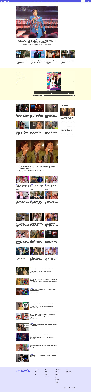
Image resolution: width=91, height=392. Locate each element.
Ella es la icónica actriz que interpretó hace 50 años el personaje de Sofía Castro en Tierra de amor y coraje (22, 225)
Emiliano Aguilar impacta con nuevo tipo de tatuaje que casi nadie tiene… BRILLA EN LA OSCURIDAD (37, 186)
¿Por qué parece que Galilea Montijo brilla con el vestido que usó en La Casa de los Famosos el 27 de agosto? (67, 118)
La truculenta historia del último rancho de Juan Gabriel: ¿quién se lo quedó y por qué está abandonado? (23, 61)
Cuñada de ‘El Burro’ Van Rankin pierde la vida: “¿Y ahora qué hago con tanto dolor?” (51, 132)
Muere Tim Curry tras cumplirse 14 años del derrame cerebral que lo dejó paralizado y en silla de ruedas (51, 241)
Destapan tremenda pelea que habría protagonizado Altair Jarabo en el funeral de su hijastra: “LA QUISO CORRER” (37, 258)
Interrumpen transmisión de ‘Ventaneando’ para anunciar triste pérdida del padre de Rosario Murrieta (43, 304)
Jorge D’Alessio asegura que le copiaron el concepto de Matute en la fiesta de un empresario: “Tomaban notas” (36, 116)
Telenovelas (37, 1)
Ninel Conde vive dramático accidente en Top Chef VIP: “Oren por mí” (51, 202)
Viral (41, 1)
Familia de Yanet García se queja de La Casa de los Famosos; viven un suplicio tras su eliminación (68, 126)
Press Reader (18, 83)
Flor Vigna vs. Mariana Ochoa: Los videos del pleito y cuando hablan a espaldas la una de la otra (43, 346)
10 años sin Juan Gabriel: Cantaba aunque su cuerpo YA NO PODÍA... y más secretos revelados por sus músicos (37, 42)
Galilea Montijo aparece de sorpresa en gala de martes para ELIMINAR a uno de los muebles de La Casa (44, 335)
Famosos (33, 1)
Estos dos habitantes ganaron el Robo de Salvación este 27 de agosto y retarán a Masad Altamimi (53, 61)
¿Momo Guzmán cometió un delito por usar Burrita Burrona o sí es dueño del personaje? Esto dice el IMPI (68, 122)
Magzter (17, 84)
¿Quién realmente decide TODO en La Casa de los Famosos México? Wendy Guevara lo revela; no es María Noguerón (67, 134)
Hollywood (57, 1)
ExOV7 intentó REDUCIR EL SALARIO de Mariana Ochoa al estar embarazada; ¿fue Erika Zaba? (51, 186)
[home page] (5, 1)
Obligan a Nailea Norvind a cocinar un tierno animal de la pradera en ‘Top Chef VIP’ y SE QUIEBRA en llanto (51, 258)
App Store (17, 81)
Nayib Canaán (38, 45)
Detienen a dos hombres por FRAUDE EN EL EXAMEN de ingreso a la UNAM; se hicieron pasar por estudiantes (42, 315)
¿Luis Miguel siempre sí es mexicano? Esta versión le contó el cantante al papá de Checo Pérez (22, 115)
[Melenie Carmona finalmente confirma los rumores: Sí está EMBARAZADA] (37, 125)
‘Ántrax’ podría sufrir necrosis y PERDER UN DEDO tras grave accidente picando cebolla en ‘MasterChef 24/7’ (43, 290)
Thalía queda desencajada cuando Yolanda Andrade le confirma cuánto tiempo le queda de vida (36, 224)
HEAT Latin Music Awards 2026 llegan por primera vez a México (22, 257)
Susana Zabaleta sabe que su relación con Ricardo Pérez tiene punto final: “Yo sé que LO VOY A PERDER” (22, 133)
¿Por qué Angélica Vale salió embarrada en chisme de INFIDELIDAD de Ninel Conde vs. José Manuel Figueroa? (51, 225)
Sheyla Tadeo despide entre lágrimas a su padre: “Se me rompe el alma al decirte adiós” (22, 202)
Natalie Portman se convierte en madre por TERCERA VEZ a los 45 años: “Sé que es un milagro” (36, 202)
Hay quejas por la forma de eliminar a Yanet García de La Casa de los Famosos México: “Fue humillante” (36, 241)
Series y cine (44, 1)
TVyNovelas (35, 328)
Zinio (17, 82)
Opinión (53, 1)
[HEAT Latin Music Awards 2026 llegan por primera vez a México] (22, 251)
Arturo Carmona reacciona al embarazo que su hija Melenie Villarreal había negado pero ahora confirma (51, 116)
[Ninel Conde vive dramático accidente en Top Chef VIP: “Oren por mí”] (51, 195)
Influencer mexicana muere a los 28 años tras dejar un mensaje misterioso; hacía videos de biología (68, 61)
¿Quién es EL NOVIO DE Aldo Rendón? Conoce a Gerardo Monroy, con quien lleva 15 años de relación (43, 269)
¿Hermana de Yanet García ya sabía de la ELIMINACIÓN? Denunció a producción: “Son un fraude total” (43, 325)
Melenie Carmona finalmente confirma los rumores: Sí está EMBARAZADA (35, 132)
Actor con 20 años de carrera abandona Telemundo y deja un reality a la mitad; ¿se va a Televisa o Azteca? (22, 242)
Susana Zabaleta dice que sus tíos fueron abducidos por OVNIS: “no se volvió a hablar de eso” (43, 356)
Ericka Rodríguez (23, 171)
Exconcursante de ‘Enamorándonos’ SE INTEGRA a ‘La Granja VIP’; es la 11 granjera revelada (22, 186)
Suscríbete (83, 1)
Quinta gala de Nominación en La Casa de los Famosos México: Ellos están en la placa (67, 130)
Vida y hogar (49, 1)
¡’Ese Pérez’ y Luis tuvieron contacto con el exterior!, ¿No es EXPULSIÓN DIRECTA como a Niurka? (43, 280)
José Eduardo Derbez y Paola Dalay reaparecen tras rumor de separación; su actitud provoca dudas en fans (38, 61)
